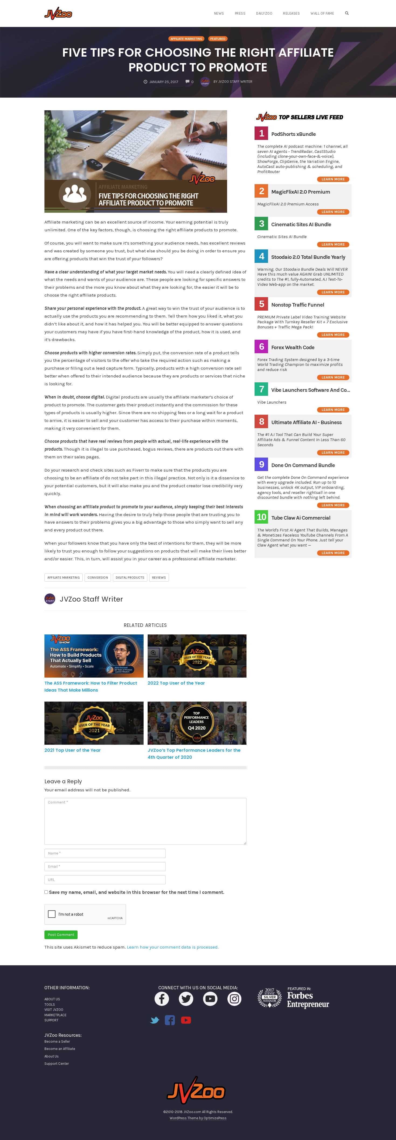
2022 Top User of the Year (176, 683)
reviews (159, 577)
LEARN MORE (333, 179)
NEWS (219, 13)
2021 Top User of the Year (72, 750)
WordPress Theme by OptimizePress (198, 1118)
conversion (98, 577)
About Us (51, 1056)
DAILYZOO (264, 13)
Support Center (56, 1064)
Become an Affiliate (59, 1049)
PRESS (240, 13)
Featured (217, 39)
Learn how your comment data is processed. (173, 947)
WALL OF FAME (322, 13)
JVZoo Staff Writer (91, 599)
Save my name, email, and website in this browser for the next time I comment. (136, 892)
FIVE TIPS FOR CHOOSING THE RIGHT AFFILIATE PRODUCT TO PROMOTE (198, 60)
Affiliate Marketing (186, 39)
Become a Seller (57, 1041)
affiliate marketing (63, 577)
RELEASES (291, 13)
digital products (130, 577)
